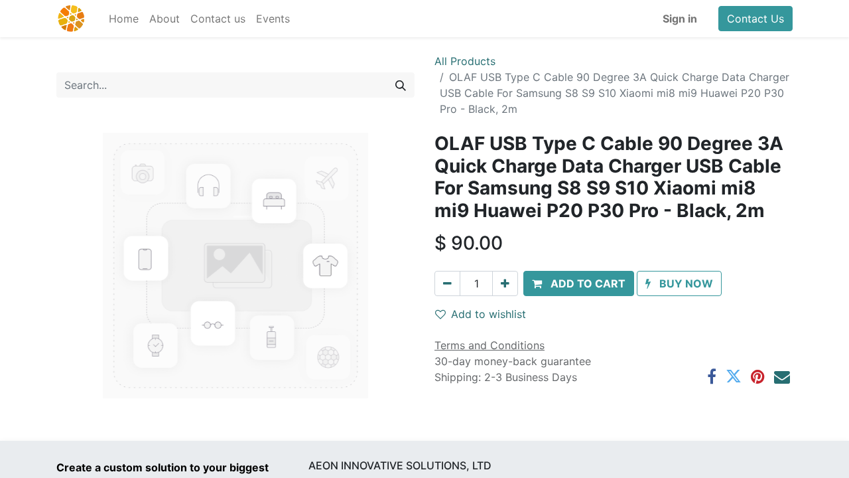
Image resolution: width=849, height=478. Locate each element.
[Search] (401, 85)
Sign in (680, 18)
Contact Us (755, 18)
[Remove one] (447, 283)
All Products (464, 61)
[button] (578, 283)
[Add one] (505, 283)
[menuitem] (123, 18)
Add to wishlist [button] (488, 314)
